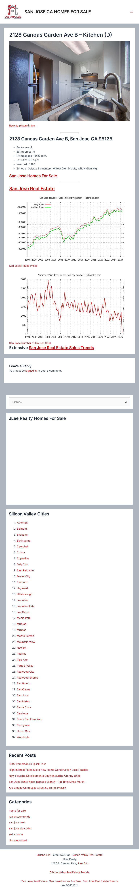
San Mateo (23, 701)
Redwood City (25, 671)
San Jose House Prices (23, 265)
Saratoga (22, 713)
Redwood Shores (27, 677)
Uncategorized (18, 840)
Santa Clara (24, 707)
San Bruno (23, 683)
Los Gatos (23, 612)
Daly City (22, 564)
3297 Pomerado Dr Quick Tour (27, 764)
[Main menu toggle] (131, 12)
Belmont (22, 528)
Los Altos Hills (25, 606)
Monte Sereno (25, 636)
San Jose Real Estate (32, 188)
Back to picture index (22, 125)
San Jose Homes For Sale (33, 175)
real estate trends (19, 816)
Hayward (22, 588)
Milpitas (21, 630)
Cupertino (23, 558)
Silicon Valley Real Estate (87, 855)
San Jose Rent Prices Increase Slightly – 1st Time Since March (47, 781)
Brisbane (22, 534)
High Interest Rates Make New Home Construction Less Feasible (48, 769)
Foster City (23, 576)
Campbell (22, 546)
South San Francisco (29, 719)
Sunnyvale (23, 725)
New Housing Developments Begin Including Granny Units (45, 775)
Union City (23, 731)
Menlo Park (24, 618)
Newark (21, 647)
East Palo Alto (25, 570)
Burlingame (23, 540)
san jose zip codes (20, 828)
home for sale (17, 810)
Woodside (23, 737)
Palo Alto (22, 659)
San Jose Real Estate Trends (100, 881)
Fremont (22, 582)
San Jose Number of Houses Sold (30, 343)
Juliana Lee (43, 855)
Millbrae (21, 624)
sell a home (16, 834)
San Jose (22, 695)
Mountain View (26, 642)
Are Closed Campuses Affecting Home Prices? (37, 787)
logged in (31, 370)
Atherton (22, 522)
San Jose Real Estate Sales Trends (61, 347)
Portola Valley (25, 665)
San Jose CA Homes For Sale (57, 11)
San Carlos (23, 689)
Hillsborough (24, 594)
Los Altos (22, 600)
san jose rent (17, 822)
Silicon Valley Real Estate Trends (69, 872)
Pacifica (21, 653)
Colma (21, 552)
